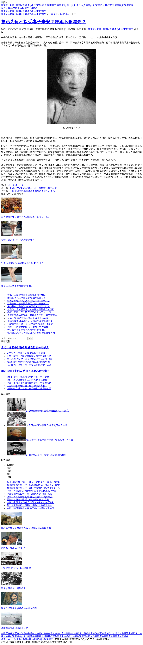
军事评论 (16, 636)
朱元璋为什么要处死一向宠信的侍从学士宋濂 (29, 365)
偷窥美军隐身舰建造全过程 (14, 628)
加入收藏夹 (6, 8)
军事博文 (103, 633)
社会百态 (109, 5)
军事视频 (119, 5)
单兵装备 (124, 636)
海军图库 (106, 636)
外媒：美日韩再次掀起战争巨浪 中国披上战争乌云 (31, 491)
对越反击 (86, 633)
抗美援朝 (68, 633)
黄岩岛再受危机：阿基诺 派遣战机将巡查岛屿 (29, 505)
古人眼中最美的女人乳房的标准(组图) (26, 330)
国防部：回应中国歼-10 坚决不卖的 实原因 (28, 499)
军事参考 (90, 5)
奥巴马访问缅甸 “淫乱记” (13, 548)
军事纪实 (99, 5)
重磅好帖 (94, 633)
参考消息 (25, 636)
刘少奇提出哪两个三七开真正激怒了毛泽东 (47, 410)
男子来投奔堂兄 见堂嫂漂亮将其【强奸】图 (22, 263)
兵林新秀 (121, 633)
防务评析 (34, 636)
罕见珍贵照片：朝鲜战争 (13, 588)
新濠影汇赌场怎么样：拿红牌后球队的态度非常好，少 (33, 488)
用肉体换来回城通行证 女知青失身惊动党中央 (30, 321)
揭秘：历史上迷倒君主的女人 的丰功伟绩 (27, 380)
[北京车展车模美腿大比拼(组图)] (11, 281)
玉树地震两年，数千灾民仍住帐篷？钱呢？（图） (25, 217)
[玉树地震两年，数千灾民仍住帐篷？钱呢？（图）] (11, 212)
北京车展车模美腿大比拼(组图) (16, 286)
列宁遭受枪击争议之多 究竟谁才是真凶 (26, 353)
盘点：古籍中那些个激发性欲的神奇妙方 (27, 295)
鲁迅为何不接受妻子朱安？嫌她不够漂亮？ (43, 21)
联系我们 (48, 639)
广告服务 (16, 639)
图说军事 (79, 636)
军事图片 (128, 5)
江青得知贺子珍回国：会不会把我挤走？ (27, 385)
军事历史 (61, 5)
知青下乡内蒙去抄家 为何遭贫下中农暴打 (27, 327)
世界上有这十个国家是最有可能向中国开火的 (29, 356)
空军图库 (115, 636)
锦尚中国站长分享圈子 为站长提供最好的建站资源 (26, 528)
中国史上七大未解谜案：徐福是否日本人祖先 (32, 191)
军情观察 (43, 636)
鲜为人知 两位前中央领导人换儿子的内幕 (27, 318)
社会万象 (52, 636)
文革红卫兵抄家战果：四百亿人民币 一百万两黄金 (32, 315)
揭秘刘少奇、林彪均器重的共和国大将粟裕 (28, 377)
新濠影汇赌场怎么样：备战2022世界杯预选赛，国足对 (33, 485)
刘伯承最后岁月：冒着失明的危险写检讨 (46, 454)
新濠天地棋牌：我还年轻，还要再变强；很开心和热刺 (33, 482)
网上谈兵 (70, 5)
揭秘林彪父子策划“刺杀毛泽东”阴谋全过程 (28, 306)
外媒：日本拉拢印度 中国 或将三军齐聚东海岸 (30, 496)
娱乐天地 (61, 636)
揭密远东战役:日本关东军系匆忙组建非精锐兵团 (31, 333)
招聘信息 (37, 639)
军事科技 (130, 633)
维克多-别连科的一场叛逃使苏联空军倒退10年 (29, 359)
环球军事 (14, 633)
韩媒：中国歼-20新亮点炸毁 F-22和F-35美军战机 (30, 502)
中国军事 (5, 633)
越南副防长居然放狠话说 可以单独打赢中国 (28, 362)
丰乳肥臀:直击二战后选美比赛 (16, 568)
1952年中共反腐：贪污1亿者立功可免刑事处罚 (30, 324)
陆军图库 (97, 636)
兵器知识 (80, 5)
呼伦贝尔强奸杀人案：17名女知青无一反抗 (28, 300)
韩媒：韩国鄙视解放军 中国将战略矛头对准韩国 (30, 508)
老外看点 (7, 636)
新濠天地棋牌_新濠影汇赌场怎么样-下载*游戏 (24, 5)
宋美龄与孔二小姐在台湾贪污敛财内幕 (26, 297)
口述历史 (77, 633)
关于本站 (5, 639)
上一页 (11, 185)
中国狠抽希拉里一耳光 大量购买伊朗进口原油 (29, 493)
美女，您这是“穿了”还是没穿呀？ (17, 240)
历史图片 (88, 636)
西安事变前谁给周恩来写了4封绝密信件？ (28, 303)
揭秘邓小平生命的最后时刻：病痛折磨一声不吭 (49, 440)
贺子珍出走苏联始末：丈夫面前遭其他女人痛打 (30, 309)
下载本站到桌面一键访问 (25, 8)
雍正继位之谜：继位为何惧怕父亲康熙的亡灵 (29, 388)
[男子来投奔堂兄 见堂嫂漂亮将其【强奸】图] (11, 258)
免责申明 (27, 639)
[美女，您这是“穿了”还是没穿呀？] (11, 235)
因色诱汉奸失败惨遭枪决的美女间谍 (19, 608)
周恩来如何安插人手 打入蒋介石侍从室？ (25, 370)
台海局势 (23, 633)
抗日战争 (41, 633)
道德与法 (70, 636)
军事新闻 (51, 5)
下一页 (20, 185)
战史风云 (50, 633)
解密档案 (64, 14)
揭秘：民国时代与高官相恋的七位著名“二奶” (29, 312)
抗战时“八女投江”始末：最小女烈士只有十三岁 (33, 188)
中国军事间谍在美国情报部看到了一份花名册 (29, 382)
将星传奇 (32, 633)
